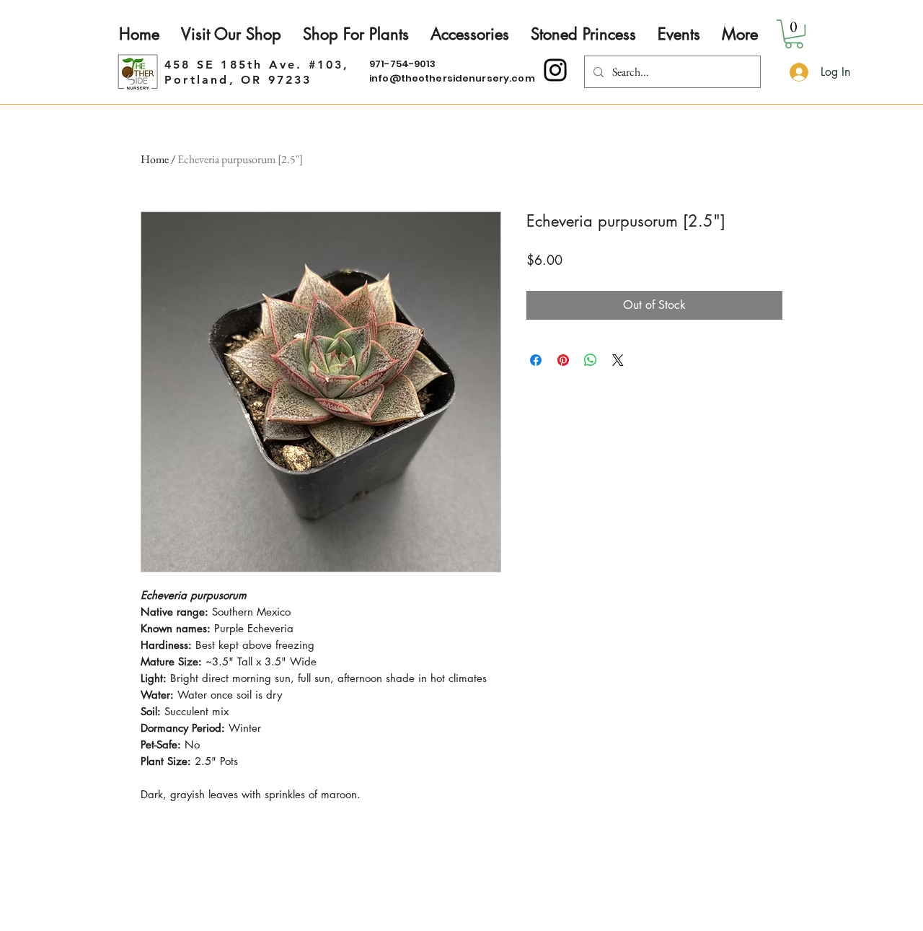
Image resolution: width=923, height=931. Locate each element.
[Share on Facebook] (535, 360)
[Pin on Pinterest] (563, 360)
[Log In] (797, 72)
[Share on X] (618, 360)
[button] (794, 33)
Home (155, 159)
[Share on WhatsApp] (590, 360)
